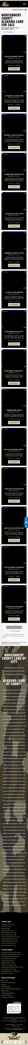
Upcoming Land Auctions (8, 945)
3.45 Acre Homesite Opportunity (14, 567)
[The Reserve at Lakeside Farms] (14, 83)
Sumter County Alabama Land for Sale (14, 882)
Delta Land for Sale (6, 973)
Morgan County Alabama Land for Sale (14, 856)
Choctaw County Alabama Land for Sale (14, 726)
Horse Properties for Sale (8, 935)
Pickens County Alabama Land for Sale (14, 863)
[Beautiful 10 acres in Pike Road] (14, 515)
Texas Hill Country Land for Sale (10, 952)
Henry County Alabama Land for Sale (14, 797)
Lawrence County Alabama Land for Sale (14, 817)
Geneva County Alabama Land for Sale (14, 788)
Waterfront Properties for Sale (10, 937)
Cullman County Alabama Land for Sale (14, 758)
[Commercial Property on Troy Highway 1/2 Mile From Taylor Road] (14, 240)
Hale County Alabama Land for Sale (14, 794)
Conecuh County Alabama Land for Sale (14, 745)
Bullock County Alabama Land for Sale (14, 706)
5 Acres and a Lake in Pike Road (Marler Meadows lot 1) (14, 489)
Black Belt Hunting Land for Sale (10, 954)
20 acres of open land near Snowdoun (14, 292)
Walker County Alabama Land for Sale (14, 895)
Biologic (3, 984)
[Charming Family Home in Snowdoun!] (14, 398)
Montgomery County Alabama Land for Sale (14, 853)
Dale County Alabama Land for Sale (14, 762)
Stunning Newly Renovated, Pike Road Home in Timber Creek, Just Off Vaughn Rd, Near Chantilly (14, 174)
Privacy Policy (20, 1024)
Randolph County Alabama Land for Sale (14, 869)
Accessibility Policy (15, 1026)
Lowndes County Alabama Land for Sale (14, 827)
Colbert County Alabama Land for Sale (14, 742)
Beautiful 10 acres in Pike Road (14, 528)
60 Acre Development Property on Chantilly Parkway (14, 56)
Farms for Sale (5, 928)
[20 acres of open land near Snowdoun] (14, 280)
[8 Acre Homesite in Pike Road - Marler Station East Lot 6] (14, 319)
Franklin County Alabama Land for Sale (14, 784)
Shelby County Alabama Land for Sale (14, 876)
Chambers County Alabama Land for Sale (14, 716)
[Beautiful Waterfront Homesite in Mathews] (14, 437)
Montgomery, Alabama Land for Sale (14, 671)
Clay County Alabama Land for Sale (14, 732)
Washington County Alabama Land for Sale (14, 898)
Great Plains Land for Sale (8, 958)
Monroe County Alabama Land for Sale (14, 850)
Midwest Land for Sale (7, 963)
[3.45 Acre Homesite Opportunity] (14, 555)
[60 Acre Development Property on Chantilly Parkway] (14, 44)
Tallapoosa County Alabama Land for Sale (14, 889)
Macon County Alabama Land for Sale (14, 830)
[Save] (25, 36)
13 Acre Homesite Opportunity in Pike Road (14, 371)
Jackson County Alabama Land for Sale (14, 804)
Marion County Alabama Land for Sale (14, 840)
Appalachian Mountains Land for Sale (12, 967)
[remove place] (25, 9)
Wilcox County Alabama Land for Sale (14, 902)
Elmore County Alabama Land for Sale (14, 771)
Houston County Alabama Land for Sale (14, 801)
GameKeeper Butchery (8, 993)
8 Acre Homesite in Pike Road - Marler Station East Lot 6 (14, 331)
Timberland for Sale (7, 930)
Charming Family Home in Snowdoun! (14, 410)
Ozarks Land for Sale (7, 961)
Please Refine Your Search (14, 627)
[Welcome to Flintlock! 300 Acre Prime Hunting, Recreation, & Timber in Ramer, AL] (14, 123)
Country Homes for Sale (8, 943)
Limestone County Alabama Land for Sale (14, 823)
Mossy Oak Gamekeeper (8, 982)
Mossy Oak (4, 980)
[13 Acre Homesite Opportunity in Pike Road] (14, 358)
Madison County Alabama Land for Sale (14, 833)
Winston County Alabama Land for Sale (14, 905)
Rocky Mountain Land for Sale (10, 956)
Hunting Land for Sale (7, 924)
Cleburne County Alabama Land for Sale (14, 735)
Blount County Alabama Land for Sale (14, 703)
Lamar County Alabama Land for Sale (14, 810)
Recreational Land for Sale (9, 932)
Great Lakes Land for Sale (8, 965)
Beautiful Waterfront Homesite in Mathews (14, 449)
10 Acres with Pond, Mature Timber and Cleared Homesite (14, 606)
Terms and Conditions (10, 1024)
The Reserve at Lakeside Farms (14, 96)
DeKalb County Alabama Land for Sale (14, 768)
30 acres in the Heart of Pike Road (14, 214)
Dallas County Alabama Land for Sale (14, 765)
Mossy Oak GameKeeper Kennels (11, 989)
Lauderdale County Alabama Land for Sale (14, 814)
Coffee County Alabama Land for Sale (14, 739)
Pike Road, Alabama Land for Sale (14, 674)
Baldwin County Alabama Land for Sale (14, 693)
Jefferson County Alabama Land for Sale (14, 807)
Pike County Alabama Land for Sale (14, 866)
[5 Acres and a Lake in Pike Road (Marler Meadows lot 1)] (14, 476)
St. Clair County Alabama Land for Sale (14, 879)
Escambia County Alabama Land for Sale (14, 775)
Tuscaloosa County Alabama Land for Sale (14, 892)
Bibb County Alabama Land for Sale (14, 700)
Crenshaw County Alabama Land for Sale (14, 755)
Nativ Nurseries (6, 987)
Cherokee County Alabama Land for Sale (14, 719)
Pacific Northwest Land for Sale (10, 971)
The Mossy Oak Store (7, 997)
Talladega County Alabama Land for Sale (14, 885)
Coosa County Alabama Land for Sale (14, 748)
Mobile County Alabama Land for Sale (14, 846)
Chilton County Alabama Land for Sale (14, 722)
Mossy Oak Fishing (6, 995)
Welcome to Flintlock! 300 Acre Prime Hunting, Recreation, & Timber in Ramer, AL (14, 135)
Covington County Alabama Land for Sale (14, 752)
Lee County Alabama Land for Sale (14, 820)
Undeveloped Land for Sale (9, 939)
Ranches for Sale (6, 926)
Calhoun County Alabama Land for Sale (14, 713)
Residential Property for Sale (9, 941)
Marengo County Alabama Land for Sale (14, 837)
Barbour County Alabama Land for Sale (14, 696)
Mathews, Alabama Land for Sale (14, 668)
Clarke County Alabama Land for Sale (14, 729)
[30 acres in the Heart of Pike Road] (14, 201)
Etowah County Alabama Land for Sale (14, 778)
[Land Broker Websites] (18, 1029)
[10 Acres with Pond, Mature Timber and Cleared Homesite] (14, 594)
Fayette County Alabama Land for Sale (14, 781)
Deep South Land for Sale (8, 969)
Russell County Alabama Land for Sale (14, 872)
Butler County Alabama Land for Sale (14, 709)
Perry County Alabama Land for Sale (14, 859)
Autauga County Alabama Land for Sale (14, 690)
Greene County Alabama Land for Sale (14, 791)
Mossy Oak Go (5, 991)
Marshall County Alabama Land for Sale (14, 843)
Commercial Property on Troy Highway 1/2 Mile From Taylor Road (14, 253)
